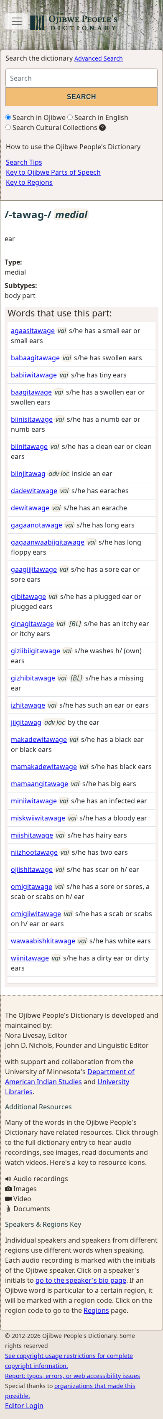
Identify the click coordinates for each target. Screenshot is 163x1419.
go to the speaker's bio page (81, 1280)
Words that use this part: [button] (60, 313)
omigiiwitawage (36, 913)
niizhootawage (34, 852)
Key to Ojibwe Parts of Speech (53, 172)
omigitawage (31, 886)
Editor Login (24, 1405)
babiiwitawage (34, 375)
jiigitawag (26, 722)
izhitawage (28, 705)
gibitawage (28, 596)
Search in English (100, 117)
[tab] (81, 313)
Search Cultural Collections (54, 127)
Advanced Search (98, 58)
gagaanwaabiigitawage (47, 542)
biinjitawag (28, 473)
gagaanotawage (36, 525)
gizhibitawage (33, 678)
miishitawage (32, 835)
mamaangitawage (39, 783)
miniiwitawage (34, 800)
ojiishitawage (32, 869)
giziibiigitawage (35, 650)
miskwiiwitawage (38, 818)
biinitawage (29, 446)
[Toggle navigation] (16, 21)
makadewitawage (39, 739)
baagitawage (31, 392)
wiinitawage (30, 958)
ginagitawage (32, 623)
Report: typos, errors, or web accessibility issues (72, 1376)
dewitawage (30, 507)
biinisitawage (32, 419)
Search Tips (24, 162)
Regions (96, 1310)
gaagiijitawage (34, 569)
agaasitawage (33, 330)
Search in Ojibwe (38, 117)
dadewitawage (34, 490)
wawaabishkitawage (43, 940)
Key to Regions (29, 182)
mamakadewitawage (44, 766)
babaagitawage (35, 357)
